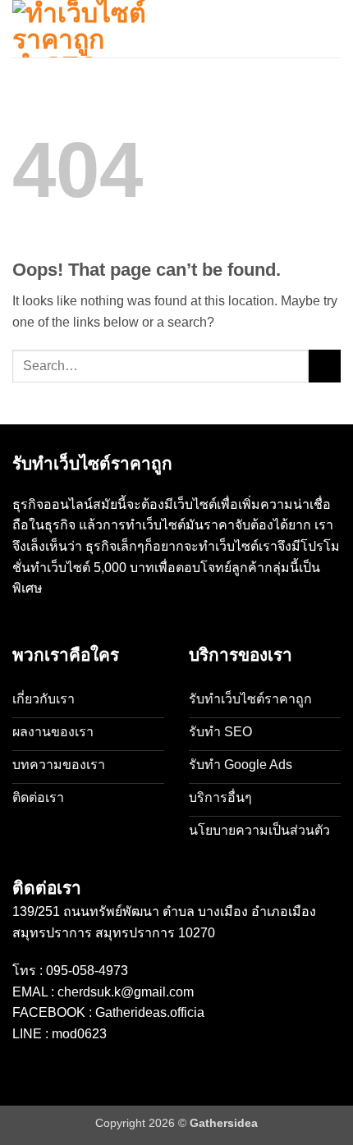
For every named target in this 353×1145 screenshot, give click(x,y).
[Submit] (325, 366)
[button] (331, 28)
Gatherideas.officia (149, 1012)
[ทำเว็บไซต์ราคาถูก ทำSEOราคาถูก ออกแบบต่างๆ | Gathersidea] (94, 28)
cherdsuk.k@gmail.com (125, 992)
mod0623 (79, 1034)
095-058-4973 (87, 971)
